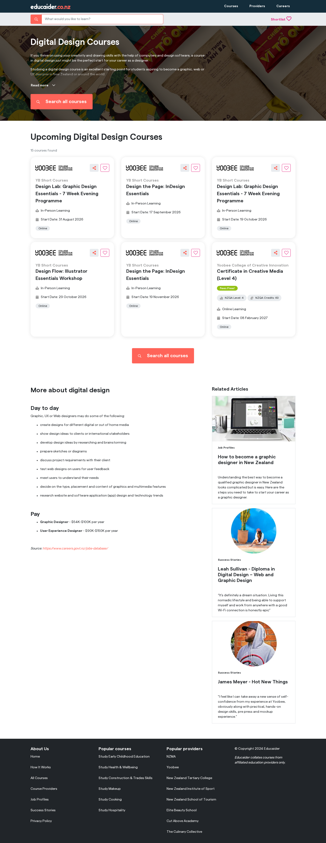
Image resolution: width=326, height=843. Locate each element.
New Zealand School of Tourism (191, 799)
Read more (39, 85)
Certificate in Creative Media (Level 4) (250, 275)
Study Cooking (110, 799)
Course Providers (44, 789)
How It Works (41, 767)
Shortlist (278, 19)
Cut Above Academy (183, 821)
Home (35, 756)
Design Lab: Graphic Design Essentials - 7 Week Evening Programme (67, 193)
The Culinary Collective (184, 831)
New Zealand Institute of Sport (191, 789)
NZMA (171, 756)
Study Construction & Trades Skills (125, 778)
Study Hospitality (112, 810)
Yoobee (173, 767)
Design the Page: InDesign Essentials (155, 190)
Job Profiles (40, 799)
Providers (257, 6)
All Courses (39, 778)
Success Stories (43, 810)
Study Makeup (110, 789)
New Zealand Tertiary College (189, 778)
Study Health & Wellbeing (118, 767)
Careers (283, 6)
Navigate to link (224, 398)
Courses (231, 6)
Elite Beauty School (182, 810)
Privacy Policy (41, 821)
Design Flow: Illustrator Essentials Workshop (61, 275)
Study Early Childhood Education (124, 756)
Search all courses (66, 101)
